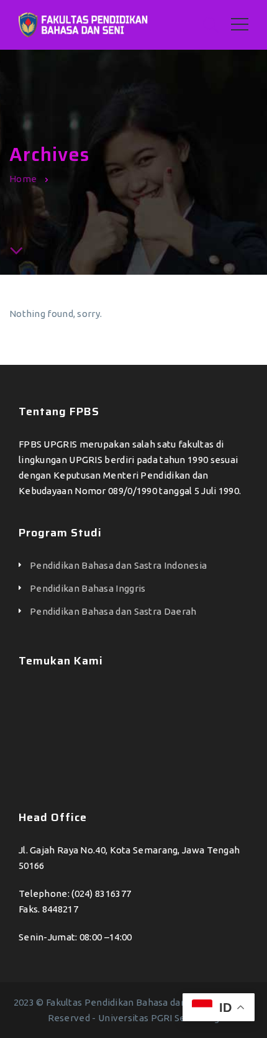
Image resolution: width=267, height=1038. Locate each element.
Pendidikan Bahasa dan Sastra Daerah (113, 611)
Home (23, 178)
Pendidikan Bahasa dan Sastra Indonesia (118, 565)
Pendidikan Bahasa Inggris (88, 588)
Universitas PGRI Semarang (159, 1018)
